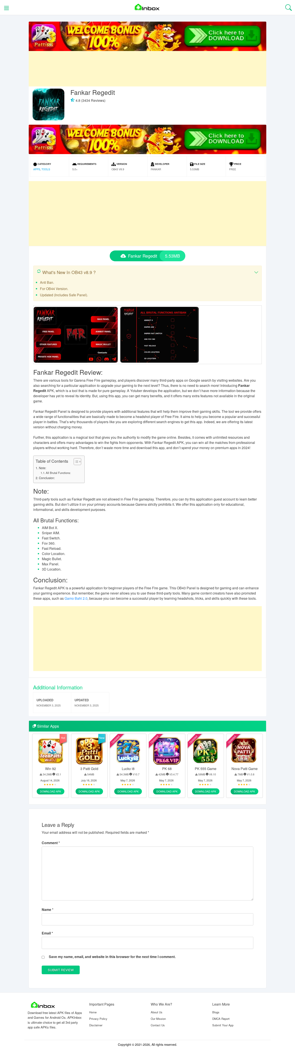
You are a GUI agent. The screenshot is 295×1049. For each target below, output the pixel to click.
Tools (45, 169)
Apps (36, 169)
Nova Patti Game (245, 768)
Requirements (86, 164)
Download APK (50, 791)
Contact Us (158, 1025)
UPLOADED (44, 700)
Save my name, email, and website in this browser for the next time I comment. (112, 956)
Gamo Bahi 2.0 (76, 598)
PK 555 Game (205, 768)
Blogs (215, 1012)
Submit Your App (222, 1025)
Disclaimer (95, 1025)
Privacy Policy (98, 1019)
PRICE (237, 164)
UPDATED (82, 700)
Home (93, 1012)
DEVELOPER (161, 164)
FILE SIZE (199, 164)
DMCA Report (221, 1019)
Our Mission (158, 1019)
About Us (156, 1012)
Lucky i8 (128, 768)
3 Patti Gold (89, 768)
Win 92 (50, 768)
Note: (42, 468)
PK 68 (167, 768)
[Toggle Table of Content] (75, 461)
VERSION (121, 164)
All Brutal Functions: (58, 473)
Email (47, 933)
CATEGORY (44, 164)
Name (47, 909)
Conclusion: (47, 477)
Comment (51, 842)
